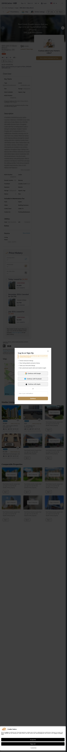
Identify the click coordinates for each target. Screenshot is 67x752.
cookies (7, 732)
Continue (33, 398)
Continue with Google (34, 373)
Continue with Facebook (34, 379)
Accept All (33, 739)
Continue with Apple (34, 384)
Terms (55, 733)
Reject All (32, 744)
